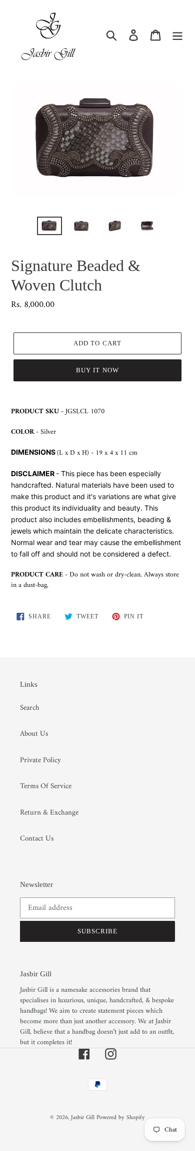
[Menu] (177, 35)
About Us (34, 734)
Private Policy (40, 760)
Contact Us (37, 839)
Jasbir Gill (82, 1118)
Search (30, 708)
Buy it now (97, 370)
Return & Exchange (49, 813)
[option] (50, 227)
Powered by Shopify (120, 1118)
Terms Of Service (46, 786)
